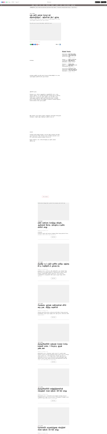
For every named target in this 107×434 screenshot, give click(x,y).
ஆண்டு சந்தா (73, 5)
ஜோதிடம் (52, 5)
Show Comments (45, 196)
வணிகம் (61, 5)
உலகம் (40, 5)
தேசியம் (36, 5)
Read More (53, 278)
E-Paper (9, 2)
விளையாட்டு (48, 5)
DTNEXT (13, 2)
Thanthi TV (17, 2)
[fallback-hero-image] (65, 55)
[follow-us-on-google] (60, 44)
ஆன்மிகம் (56, 5)
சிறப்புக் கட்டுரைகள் (67, 5)
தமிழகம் (33, 5)
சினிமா (44, 5)
